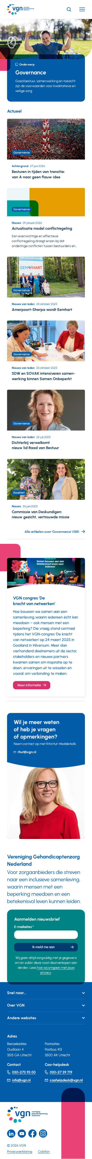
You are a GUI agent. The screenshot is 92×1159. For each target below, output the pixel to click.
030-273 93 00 (24, 1072)
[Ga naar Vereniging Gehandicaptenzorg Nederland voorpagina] (27, 9)
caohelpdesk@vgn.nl (66, 1080)
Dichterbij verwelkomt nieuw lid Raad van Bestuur (35, 445)
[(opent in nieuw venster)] (32, 1133)
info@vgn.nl (21, 1080)
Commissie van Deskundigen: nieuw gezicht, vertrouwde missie (40, 514)
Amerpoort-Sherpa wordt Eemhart (42, 309)
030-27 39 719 (61, 1072)
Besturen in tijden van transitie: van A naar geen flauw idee (38, 174)
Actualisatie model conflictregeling (42, 228)
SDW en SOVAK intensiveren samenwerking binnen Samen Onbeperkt (43, 376)
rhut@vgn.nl (27, 752)
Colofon (44, 1152)
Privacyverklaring (19, 1152)
